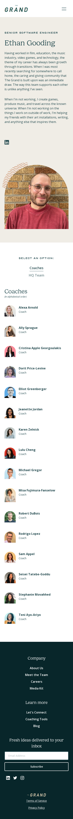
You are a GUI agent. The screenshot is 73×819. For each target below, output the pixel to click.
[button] (64, 8)
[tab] (36, 268)
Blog (36, 726)
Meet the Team (36, 675)
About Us (36, 668)
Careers (36, 682)
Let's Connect (36, 712)
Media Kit (36, 688)
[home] (16, 8)
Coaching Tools (36, 719)
